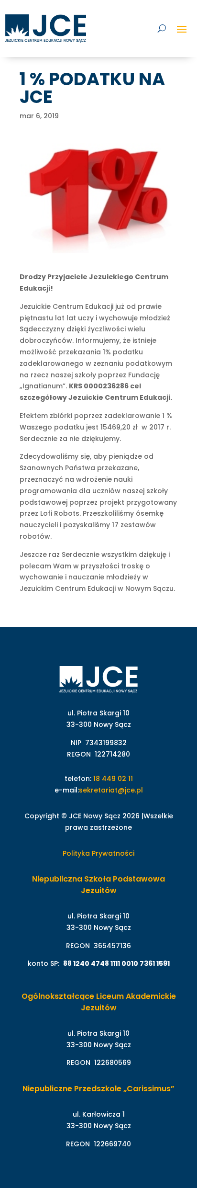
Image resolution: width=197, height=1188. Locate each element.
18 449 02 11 (113, 778)
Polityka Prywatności (98, 853)
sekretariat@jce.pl (111, 790)
